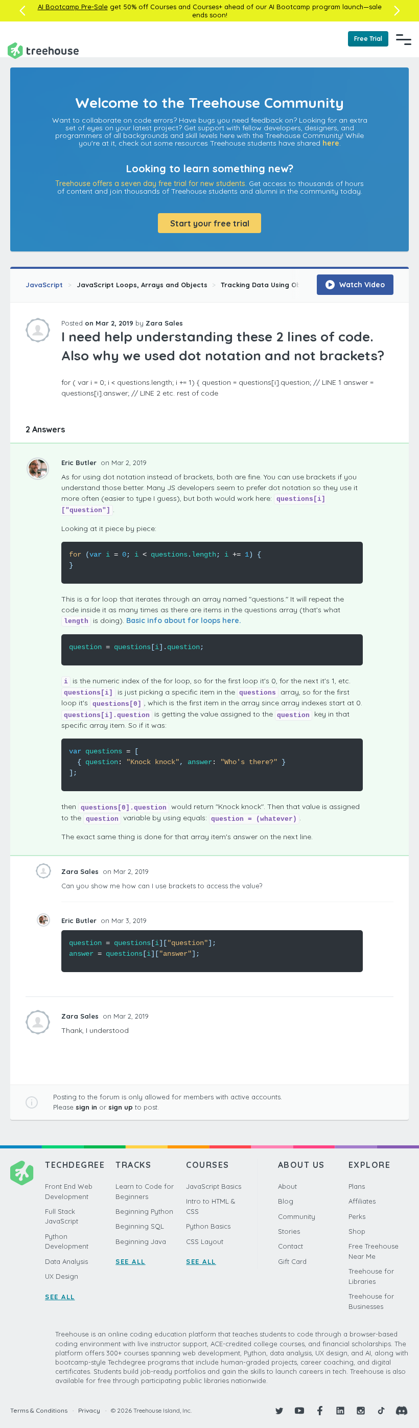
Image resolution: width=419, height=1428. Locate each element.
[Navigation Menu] (403, 39)
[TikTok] (381, 1410)
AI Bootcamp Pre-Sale (73, 7)
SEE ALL (60, 1297)
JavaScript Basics (213, 1186)
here (330, 143)
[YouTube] (299, 1410)
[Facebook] (320, 1410)
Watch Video (361, 284)
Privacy (89, 1410)
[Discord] (401, 1410)
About (287, 1186)
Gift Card (292, 1261)
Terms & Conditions (38, 1410)
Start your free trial (209, 223)
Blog (285, 1201)
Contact (290, 1246)
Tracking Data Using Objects (269, 285)
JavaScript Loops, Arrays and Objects (142, 285)
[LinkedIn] (340, 1410)
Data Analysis (66, 1261)
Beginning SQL (139, 1226)
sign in (86, 1107)
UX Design (61, 1276)
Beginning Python (144, 1211)
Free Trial (368, 38)
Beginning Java (140, 1241)
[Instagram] (361, 1410)
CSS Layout (204, 1241)
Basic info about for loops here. (183, 620)
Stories (289, 1231)
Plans (356, 1186)
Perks (356, 1216)
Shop (356, 1231)
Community (296, 1216)
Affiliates (362, 1201)
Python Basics (208, 1226)
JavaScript (44, 285)
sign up (120, 1107)
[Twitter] (279, 1410)
